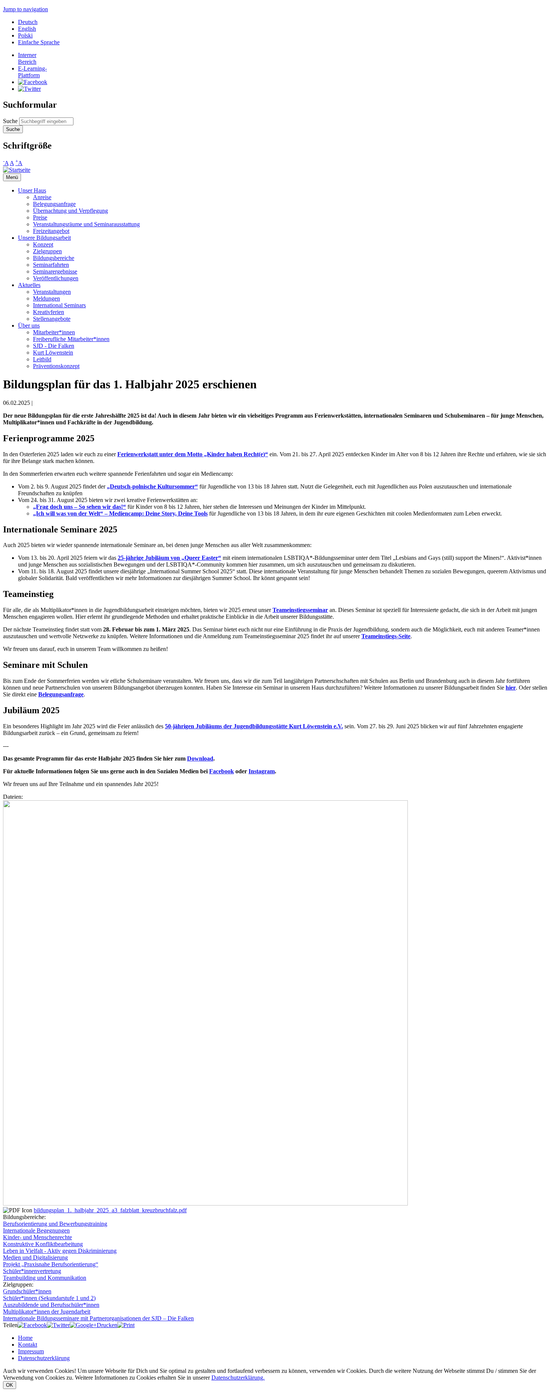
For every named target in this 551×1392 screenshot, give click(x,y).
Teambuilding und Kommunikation (44, 1278)
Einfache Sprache (39, 42)
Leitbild (42, 359)
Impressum (31, 1351)
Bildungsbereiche (53, 258)
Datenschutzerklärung (44, 1358)
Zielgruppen (47, 251)
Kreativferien (48, 312)
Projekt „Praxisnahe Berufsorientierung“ (50, 1264)
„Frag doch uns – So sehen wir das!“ (79, 507)
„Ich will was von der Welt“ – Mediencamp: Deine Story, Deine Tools (120, 513)
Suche (11, 121)
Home (25, 1338)
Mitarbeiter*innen (54, 332)
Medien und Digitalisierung (35, 1257)
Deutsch (27, 22)
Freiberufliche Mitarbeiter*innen (71, 339)
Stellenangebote (51, 319)
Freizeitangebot (51, 231)
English (27, 29)
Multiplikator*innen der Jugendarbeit (46, 1311)
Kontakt (27, 1344)
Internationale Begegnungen (36, 1230)
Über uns (29, 325)
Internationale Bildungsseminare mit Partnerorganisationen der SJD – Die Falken (98, 1318)
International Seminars (59, 305)
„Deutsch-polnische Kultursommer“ (152, 486)
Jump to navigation (25, 9)
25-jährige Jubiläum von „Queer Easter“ (169, 558)
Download (200, 758)
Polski (25, 35)
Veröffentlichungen (55, 278)
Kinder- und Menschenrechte (37, 1237)
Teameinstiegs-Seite (385, 636)
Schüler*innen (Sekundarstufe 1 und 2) (49, 1298)
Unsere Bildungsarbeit (44, 238)
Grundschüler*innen (27, 1291)
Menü (12, 177)
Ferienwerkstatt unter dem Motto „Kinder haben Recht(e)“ (192, 454)
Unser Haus (32, 190)
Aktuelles (29, 285)
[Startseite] (16, 170)
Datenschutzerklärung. (238, 1377)
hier (511, 687)
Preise (40, 217)
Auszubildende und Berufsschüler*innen (51, 1305)
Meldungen (46, 298)
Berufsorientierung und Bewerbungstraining (55, 1224)
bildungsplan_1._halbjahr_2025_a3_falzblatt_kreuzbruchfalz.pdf (110, 1210)
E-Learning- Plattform (32, 71)
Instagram (262, 771)
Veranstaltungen (52, 292)
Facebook (221, 771)
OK (9, 1385)
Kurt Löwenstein (53, 352)
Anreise (42, 197)
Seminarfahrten (51, 265)
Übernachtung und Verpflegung (70, 210)
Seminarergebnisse (55, 271)
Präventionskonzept (56, 366)
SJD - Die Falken (53, 346)
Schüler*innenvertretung (32, 1271)
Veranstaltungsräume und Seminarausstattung (86, 224)
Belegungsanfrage (54, 204)
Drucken (107, 1325)
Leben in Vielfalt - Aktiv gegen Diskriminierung (60, 1251)
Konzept (43, 244)
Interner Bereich (27, 58)
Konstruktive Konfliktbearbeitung (43, 1244)
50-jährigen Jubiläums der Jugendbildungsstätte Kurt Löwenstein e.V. (254, 726)
